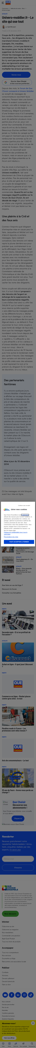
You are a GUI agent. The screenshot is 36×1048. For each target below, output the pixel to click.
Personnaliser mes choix (11, 537)
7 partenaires (25, 515)
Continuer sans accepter (24, 505)
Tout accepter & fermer (19, 542)
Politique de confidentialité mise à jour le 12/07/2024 (15, 533)
